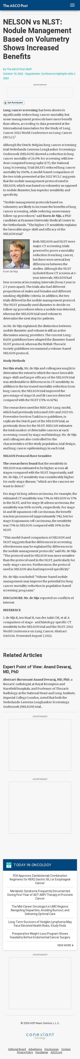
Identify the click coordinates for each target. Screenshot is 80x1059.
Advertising (35, 1049)
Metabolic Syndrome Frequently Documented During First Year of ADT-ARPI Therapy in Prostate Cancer (40, 894)
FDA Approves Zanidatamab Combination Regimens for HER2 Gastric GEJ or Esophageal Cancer (40, 879)
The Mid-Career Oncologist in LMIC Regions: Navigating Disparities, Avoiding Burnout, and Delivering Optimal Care (40, 910)
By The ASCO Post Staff (17, 69)
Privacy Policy (25, 1052)
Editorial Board (17, 1049)
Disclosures (52, 1049)
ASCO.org (56, 1052)
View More (64, 945)
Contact (66, 1049)
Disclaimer (41, 1052)
